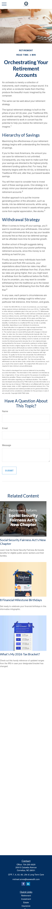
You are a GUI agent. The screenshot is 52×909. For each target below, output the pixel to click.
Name (5, 411)
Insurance (26, 905)
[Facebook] (23, 884)
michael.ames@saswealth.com (26, 879)
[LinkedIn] (28, 884)
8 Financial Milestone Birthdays (21, 600)
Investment (26, 899)
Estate (26, 902)
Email (5, 428)
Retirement (26, 895)
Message (6, 445)
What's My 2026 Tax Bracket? (20, 654)
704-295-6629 (29, 864)
